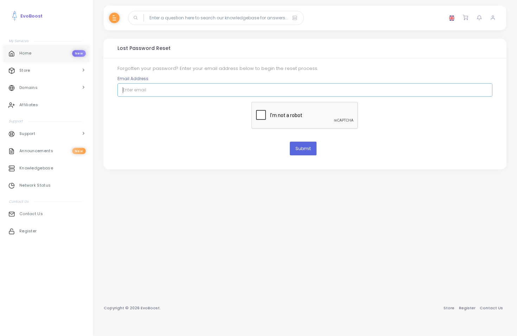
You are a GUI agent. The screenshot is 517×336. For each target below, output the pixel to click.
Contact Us (491, 308)
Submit (303, 148)
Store (448, 308)
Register (467, 308)
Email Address (132, 79)
